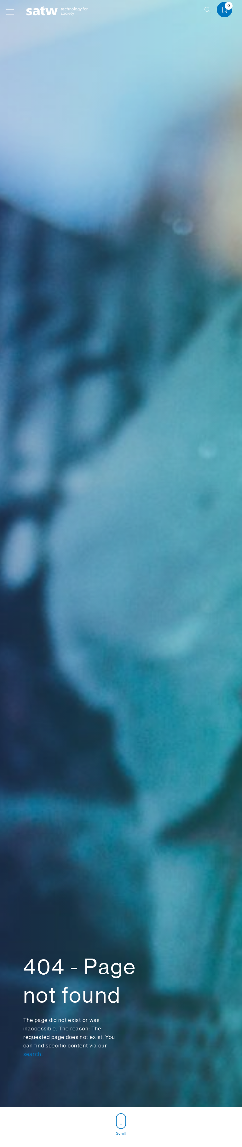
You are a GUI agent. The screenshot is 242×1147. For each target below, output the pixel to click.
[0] (227, 11)
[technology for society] (43, 11)
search (32, 1054)
